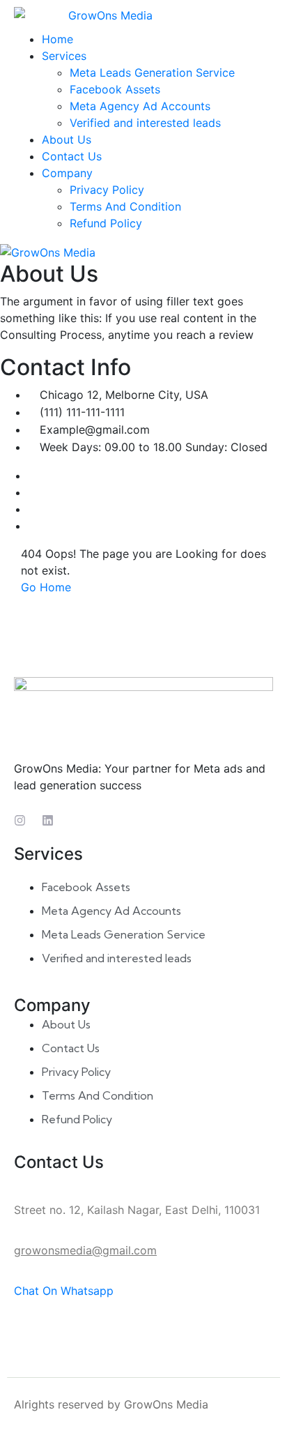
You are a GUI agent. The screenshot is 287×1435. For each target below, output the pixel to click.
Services (64, 56)
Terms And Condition (125, 206)
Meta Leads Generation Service (152, 72)
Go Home (46, 587)
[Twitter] (32, 492)
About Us (66, 139)
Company (67, 173)
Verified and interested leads (145, 123)
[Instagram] (32, 509)
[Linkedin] (48, 820)
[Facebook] (32, 476)
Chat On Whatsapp (64, 1291)
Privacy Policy (107, 190)
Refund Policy (106, 223)
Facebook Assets (115, 89)
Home (57, 39)
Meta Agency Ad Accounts (140, 106)
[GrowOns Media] (143, 15)
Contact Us (72, 156)
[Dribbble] (32, 526)
